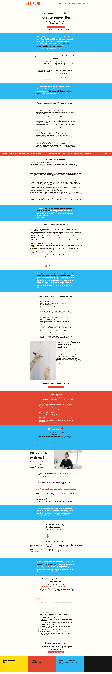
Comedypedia (63, 436)
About (60, 3)
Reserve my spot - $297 (56, 652)
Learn (73, 3)
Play (84, 3)
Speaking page (36, 200)
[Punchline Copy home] (33, 4)
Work (69, 3)
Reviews (79, 3)
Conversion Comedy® (43, 517)
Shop (65, 3)
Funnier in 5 (43, 444)
